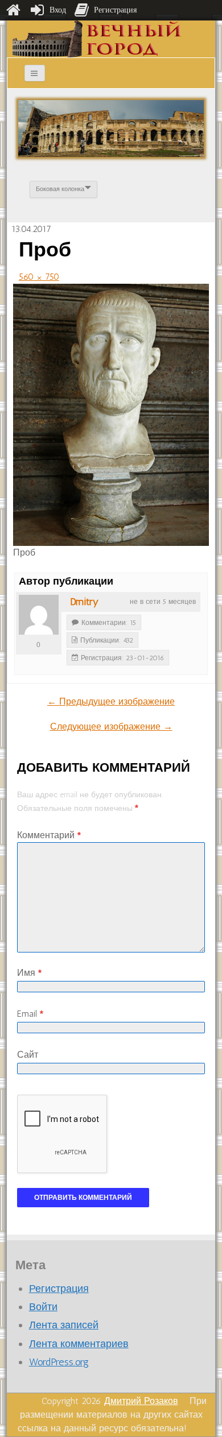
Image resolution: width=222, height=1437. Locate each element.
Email (30, 1013)
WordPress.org (59, 1362)
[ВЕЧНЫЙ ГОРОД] (97, 38)
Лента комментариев (79, 1343)
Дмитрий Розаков (141, 1400)
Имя (29, 972)
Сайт (27, 1054)
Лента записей (63, 1325)
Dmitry (84, 601)
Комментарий (49, 835)
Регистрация (59, 1288)
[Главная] (13, 10)
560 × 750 (39, 276)
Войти (43, 1307)
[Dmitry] (39, 615)
